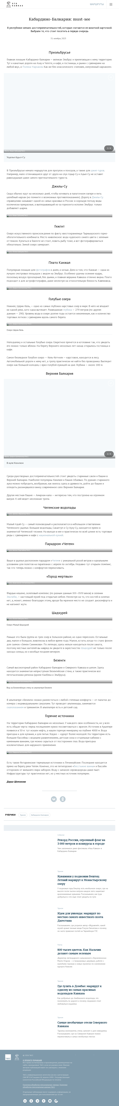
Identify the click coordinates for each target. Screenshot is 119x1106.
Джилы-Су (97, 197)
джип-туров (97, 170)
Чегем (55, 560)
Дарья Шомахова (16, 781)
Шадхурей (87, 648)
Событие (60, 835)
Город (59, 945)
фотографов (43, 269)
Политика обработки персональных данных (41, 1085)
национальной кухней (51, 535)
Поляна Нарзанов (32, 66)
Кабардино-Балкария (40, 815)
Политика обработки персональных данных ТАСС (45, 1086)
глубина (67, 309)
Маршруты (97, 4)
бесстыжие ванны (84, 766)
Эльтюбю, (12, 596)
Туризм (23, 815)
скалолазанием (15, 707)
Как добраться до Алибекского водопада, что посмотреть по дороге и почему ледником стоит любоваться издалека (79, 1001)
